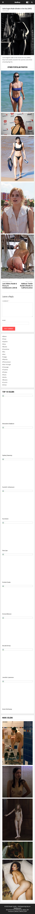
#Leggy (4, 357)
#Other (4, 385)
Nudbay (17, 2)
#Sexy (4, 344)
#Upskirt (5, 341)
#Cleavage (5, 367)
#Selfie (4, 377)
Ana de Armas (6, 646)
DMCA (21, 911)
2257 (25, 911)
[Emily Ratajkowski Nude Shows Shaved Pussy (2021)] (17, 879)
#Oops (4, 339)
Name (4, 320)
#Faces (4, 375)
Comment (5, 301)
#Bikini (4, 336)
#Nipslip (4, 359)
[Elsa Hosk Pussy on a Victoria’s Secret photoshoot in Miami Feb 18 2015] (17, 256)
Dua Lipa (5, 550)
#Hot (3, 354)
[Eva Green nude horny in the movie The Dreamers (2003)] (17, 850)
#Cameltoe (5, 349)
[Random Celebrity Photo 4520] (17, 124)
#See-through (6, 364)
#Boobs (4, 347)
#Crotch (4, 382)
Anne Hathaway (7, 709)
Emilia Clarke (6, 582)
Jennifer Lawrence (8, 677)
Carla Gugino (5, 11)
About (16, 911)
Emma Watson (6, 614)
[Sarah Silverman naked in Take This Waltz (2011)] (17, 743)
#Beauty (4, 380)
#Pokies (4, 372)
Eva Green (5, 519)
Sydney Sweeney (7, 455)
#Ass (3, 352)
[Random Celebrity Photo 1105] (17, 91)
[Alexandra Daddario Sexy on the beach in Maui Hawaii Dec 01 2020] (17, 158)
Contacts (11, 911)
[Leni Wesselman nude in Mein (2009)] (17, 781)
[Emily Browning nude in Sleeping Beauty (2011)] (17, 819)
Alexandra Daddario (8, 423)
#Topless (5, 369)
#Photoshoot (6, 362)
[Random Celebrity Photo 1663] (17, 208)
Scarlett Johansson (8, 487)
